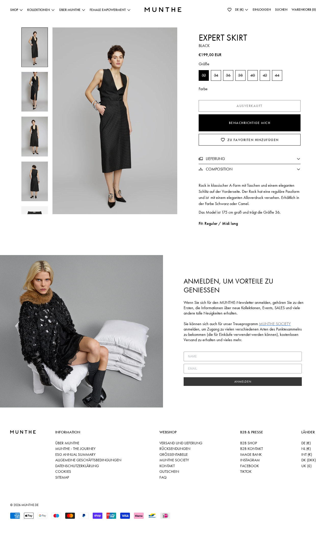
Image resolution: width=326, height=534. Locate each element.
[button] (229, 9)
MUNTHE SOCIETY (174, 460)
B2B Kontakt (251, 448)
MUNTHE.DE (29, 505)
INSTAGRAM (250, 460)
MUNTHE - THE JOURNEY (75, 448)
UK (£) (306, 465)
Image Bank (251, 454)
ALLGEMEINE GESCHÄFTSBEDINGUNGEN (88, 460)
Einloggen (262, 9)
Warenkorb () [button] (304, 9)
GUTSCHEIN (169, 471)
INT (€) (306, 454)
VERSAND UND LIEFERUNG (180, 443)
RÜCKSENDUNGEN (174, 448)
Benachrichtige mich (249, 123)
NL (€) (306, 448)
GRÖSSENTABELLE (173, 454)
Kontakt (167, 465)
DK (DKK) (308, 460)
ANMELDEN (242, 382)
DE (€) (306, 443)
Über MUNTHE (67, 443)
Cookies (63, 471)
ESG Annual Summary (75, 454)
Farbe (203, 88)
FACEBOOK (249, 465)
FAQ (163, 477)
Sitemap (62, 477)
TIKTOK (246, 471)
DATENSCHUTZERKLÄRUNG (77, 465)
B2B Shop (248, 443)
